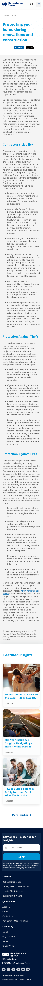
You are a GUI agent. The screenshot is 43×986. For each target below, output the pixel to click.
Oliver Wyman (9, 946)
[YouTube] (23, 969)
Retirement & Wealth (12, 895)
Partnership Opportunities (15, 921)
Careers (6, 911)
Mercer (5, 941)
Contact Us (7, 916)
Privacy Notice (19, 975)
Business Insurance (11, 881)
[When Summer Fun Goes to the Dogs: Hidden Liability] (21, 678)
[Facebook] (18, 969)
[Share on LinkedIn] (19, 47)
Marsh (5, 932)
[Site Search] (32, 4)
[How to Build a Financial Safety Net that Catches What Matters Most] (21, 772)
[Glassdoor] (4, 969)
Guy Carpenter (9, 936)
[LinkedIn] (28, 969)
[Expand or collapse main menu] (38, 4)
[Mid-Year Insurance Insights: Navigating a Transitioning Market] (21, 723)
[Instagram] (8, 969)
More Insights (20, 814)
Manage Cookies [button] (26, 980)
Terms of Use (7, 975)
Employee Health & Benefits (15, 886)
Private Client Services (12, 891)
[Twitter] (13, 969)
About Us (6, 906)
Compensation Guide (10, 980)
